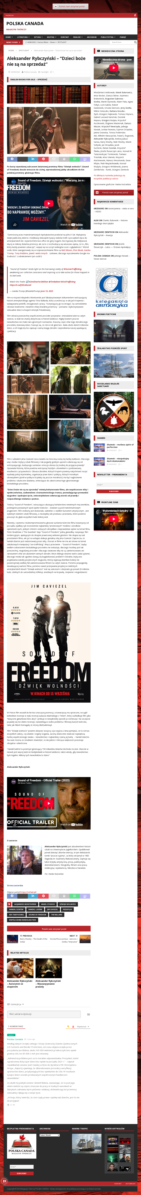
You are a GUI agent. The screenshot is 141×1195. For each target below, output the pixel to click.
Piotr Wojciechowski (110, 163)
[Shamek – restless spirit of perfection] (99, 447)
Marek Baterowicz (124, 92)
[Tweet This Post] (22, 159)
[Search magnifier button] (135, 42)
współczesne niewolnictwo (22, 920)
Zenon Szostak (109, 148)
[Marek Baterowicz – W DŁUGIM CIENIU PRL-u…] (112, 1167)
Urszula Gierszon (112, 108)
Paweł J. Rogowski (125, 135)
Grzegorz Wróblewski (111, 166)
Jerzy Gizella (126, 108)
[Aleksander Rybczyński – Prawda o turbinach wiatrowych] (125, 1158)
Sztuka (37, 37)
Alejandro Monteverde (25, 904)
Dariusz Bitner (112, 95)
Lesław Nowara (108, 129)
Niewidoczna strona (112, 51)
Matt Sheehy (119, 142)
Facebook (10, 15)
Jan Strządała (107, 145)
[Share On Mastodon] (85, 159)
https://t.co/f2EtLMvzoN (20, 285)
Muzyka (50, 37)
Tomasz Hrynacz (125, 114)
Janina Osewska (101, 132)
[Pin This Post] (43, 159)
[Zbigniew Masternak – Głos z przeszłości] (125, 1149)
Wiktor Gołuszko (101, 111)
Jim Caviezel (52, 909)
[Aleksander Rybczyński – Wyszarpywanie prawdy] (49, 968)
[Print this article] (64, 159)
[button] (28, 357)
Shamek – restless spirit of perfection (120, 445)
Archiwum (92, 37)
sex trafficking (16, 915)
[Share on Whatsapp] (74, 159)
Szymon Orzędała (124, 129)
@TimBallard (54, 281)
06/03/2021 (113, 464)
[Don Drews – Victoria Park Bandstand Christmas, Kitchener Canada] (112, 1140)
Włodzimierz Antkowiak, (105, 92)
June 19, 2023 (47, 291)
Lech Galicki (105, 105)
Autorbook (130, 1184)
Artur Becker (99, 95)
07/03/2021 (113, 450)
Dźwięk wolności (68, 904)
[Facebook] (135, 15)
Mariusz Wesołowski (115, 160)
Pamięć (123, 37)
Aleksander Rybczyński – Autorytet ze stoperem (19, 983)
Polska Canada (30, 72)
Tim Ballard (56, 915)
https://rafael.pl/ (28, 892)
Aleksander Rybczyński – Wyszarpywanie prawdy (48, 983)
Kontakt (65, 37)
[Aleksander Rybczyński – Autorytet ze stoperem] (20, 968)
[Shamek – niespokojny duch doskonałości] (99, 461)
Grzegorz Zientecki (120, 169)
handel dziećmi (16, 909)
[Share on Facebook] (12, 159)
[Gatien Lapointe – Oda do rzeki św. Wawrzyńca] (112, 1149)
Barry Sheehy (106, 142)
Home (8, 37)
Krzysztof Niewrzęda (110, 126)
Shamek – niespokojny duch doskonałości (118, 459)
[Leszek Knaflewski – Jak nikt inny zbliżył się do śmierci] (125, 1169)
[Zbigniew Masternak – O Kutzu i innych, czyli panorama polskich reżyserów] (125, 1141)
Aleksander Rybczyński (104, 138)
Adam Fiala (122, 101)
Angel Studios (48, 904)
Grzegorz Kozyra (109, 120)
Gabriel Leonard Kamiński (105, 117)
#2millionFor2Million (38, 281)
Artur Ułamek (109, 157)
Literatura (22, 37)
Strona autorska (15, 885)
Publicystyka (107, 37)
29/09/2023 (15, 72)
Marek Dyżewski (108, 101)
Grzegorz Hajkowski (108, 114)
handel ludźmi (35, 909)
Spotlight (44, 72)
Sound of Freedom (37, 915)
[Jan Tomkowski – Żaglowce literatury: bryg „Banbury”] (112, 1158)
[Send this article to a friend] (54, 159)
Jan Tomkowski (111, 154)
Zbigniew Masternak (114, 123)
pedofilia (67, 909)
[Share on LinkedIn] (33, 159)
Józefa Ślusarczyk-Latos (111, 151)
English (77, 37)
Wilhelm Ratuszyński (107, 135)
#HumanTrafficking (72, 269)
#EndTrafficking (68, 281)
